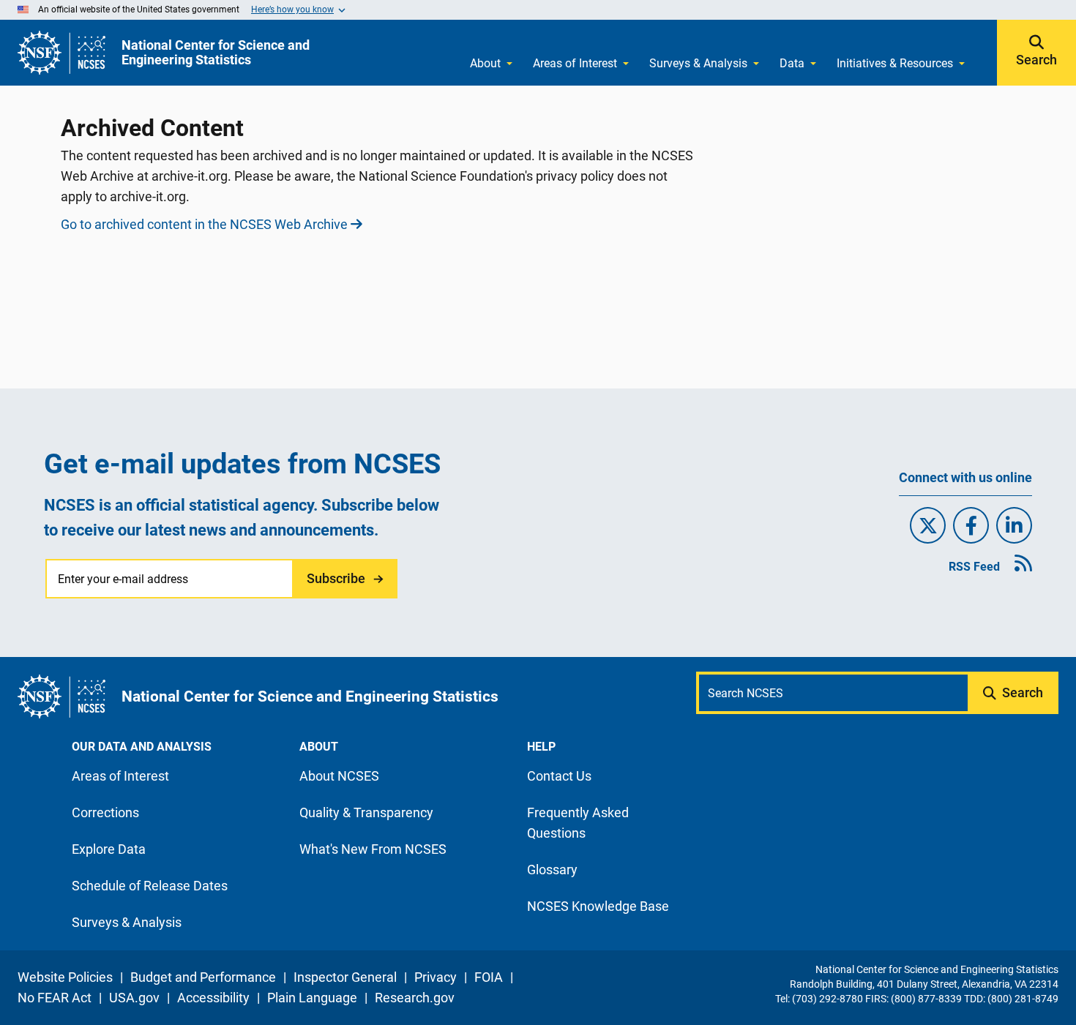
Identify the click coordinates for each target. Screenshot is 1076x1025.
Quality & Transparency (366, 812)
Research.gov (415, 997)
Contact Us (559, 776)
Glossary (552, 869)
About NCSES (339, 776)
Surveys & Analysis (698, 63)
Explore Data (109, 849)
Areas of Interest (575, 63)
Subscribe (336, 578)
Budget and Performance (203, 977)
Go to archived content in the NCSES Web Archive (204, 224)
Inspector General (345, 977)
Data (792, 63)
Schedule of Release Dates (150, 885)
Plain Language (312, 997)
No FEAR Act (54, 997)
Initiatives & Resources (895, 63)
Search (1036, 60)
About (485, 63)
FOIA (488, 977)
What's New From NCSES (373, 849)
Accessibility (213, 997)
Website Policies (65, 977)
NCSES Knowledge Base (598, 906)
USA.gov (134, 997)
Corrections (105, 812)
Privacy (435, 977)
